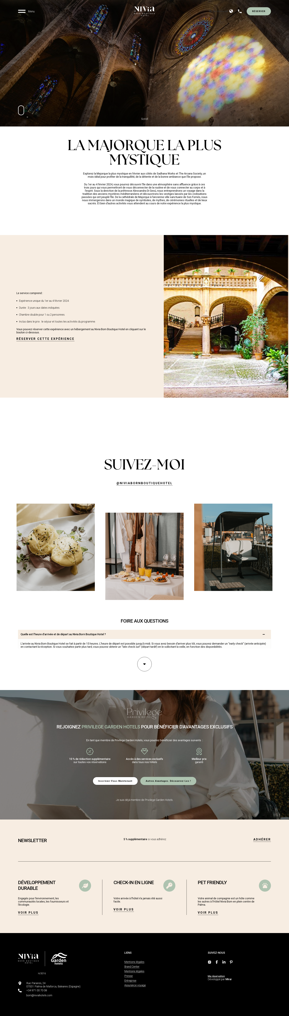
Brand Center (132, 966)
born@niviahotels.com (39, 995)
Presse (128, 975)
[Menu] (22, 11)
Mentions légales (134, 961)
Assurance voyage (135, 985)
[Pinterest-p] (231, 962)
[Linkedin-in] (224, 962)
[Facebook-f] (217, 962)
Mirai (228, 979)
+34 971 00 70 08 (36, 990)
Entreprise (130, 980)
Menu (31, 11)
